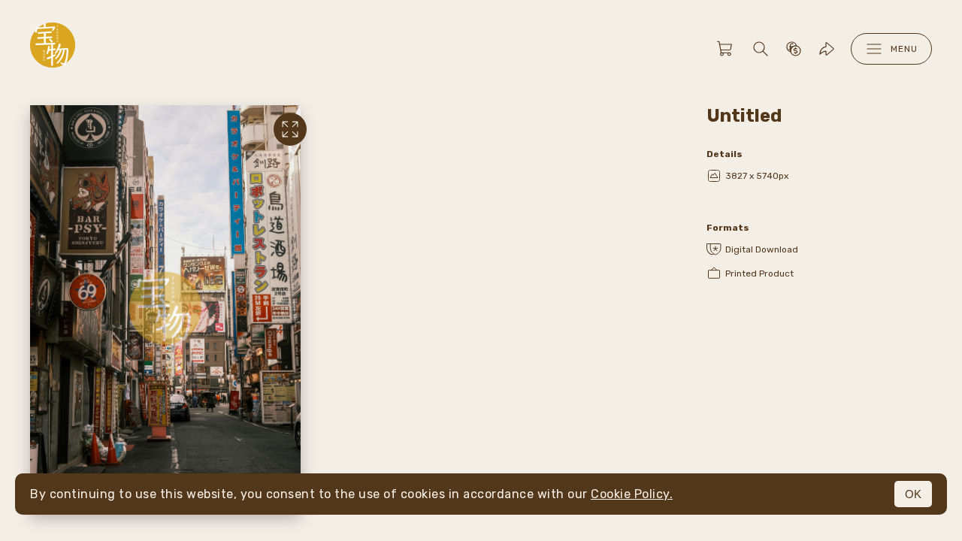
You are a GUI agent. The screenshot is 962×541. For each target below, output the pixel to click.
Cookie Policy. (632, 494)
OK (913, 494)
